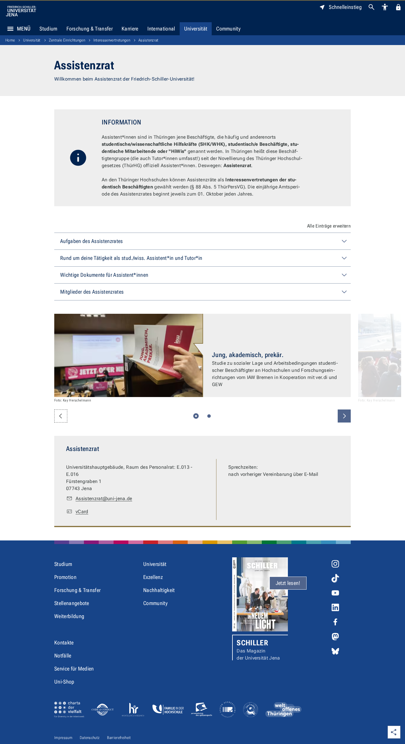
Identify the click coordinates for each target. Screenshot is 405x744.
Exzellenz (153, 577)
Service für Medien (74, 668)
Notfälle (62, 655)
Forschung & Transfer (89, 28)
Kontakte (64, 642)
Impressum (63, 737)
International (161, 28)
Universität (196, 28)
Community (228, 28)
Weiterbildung (69, 616)
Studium (48, 28)
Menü (24, 28)
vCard (82, 511)
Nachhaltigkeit (159, 590)
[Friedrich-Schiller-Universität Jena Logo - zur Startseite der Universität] (21, 11)
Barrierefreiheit (119, 737)
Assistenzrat (148, 40)
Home (10, 40)
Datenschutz (90, 737)
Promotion (65, 577)
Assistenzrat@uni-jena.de (104, 498)
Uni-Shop (64, 682)
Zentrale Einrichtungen (67, 40)
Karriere (130, 28)
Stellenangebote (71, 603)
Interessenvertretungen (111, 40)
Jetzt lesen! (288, 583)
